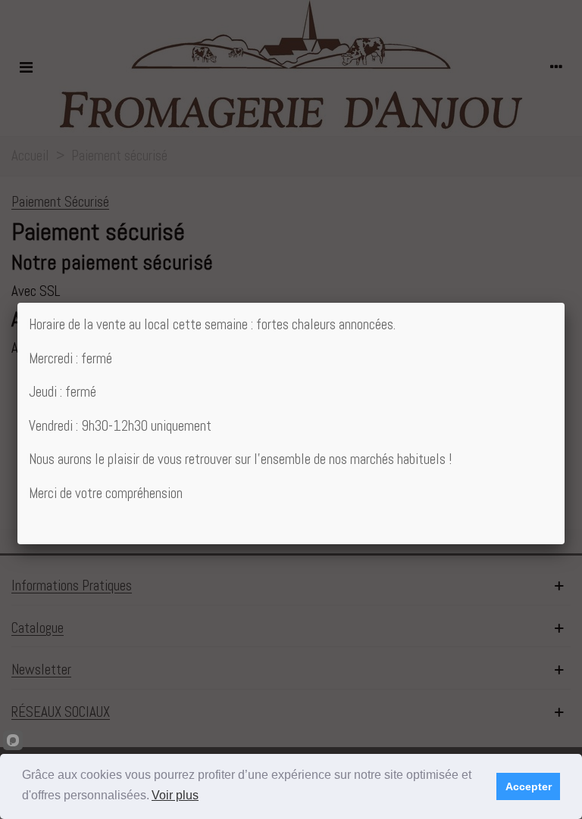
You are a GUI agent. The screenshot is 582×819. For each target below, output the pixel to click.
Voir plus (175, 795)
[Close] (564, 302)
